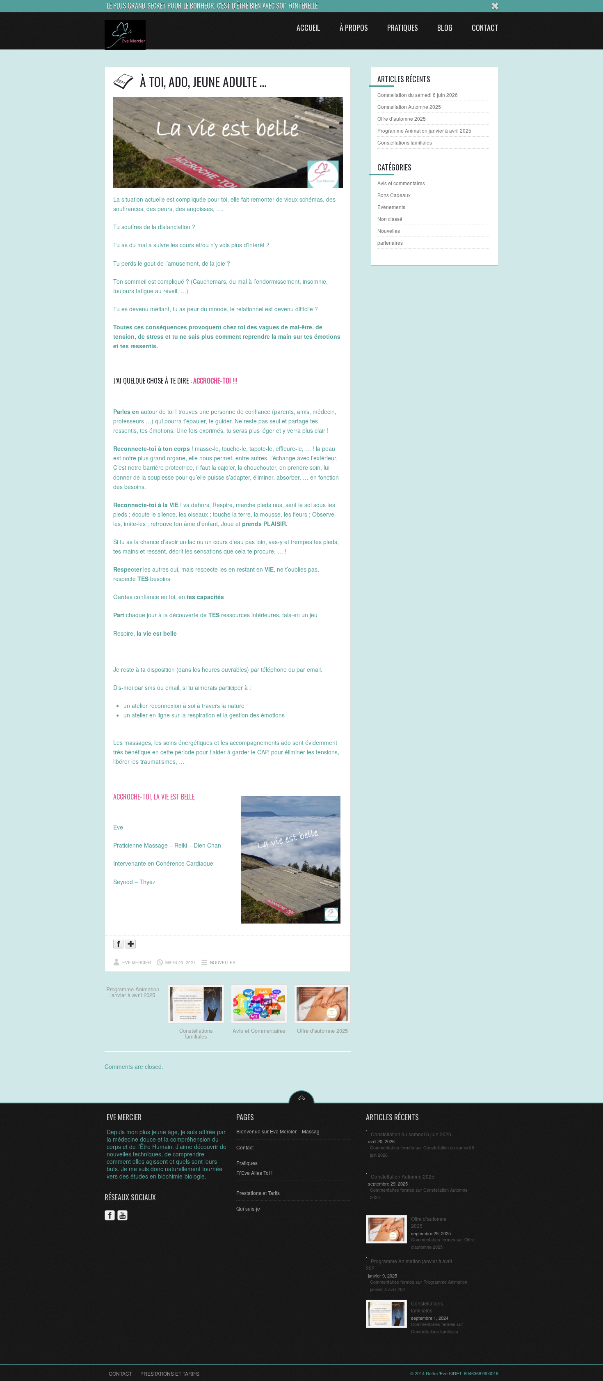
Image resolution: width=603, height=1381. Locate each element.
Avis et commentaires (401, 182)
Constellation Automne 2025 (409, 106)
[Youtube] (123, 1216)
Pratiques (247, 1162)
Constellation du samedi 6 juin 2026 (417, 94)
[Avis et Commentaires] (259, 1021)
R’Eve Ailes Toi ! (254, 1172)
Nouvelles (222, 962)
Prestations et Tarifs (258, 1192)
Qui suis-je (248, 1208)
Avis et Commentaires (259, 1030)
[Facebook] (111, 1216)
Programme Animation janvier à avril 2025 (132, 992)
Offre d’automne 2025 (322, 1030)
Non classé (389, 218)
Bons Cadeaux (394, 194)
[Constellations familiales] (196, 1021)
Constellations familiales (196, 1033)
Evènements (391, 206)
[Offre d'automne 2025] (322, 1021)
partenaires (390, 242)
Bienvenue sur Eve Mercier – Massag (278, 1131)
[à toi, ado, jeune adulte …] (228, 186)
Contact (245, 1147)
